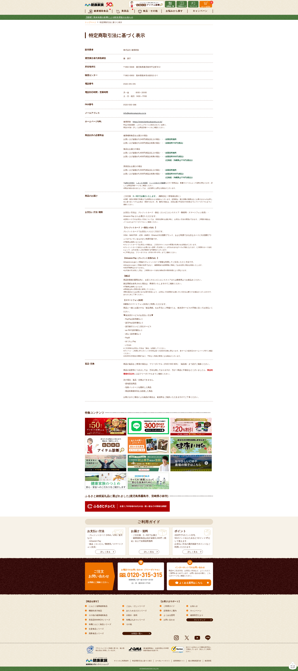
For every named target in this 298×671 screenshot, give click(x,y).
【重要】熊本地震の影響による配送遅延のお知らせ (109, 17)
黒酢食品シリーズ (96, 633)
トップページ (90, 22)
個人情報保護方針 (194, 661)
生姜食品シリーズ (96, 629)
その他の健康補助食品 (98, 615)
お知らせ (194, 606)
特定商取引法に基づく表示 (142, 661)
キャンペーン (195, 610)
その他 (129, 624)
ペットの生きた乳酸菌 (157, 183)
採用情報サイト (179, 661)
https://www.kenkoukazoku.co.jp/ (147, 122)
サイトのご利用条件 (121, 661)
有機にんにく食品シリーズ (100, 624)
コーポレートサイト (162, 661)
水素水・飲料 (131, 615)
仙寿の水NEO (129, 183)
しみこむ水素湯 (141, 183)
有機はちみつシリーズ (135, 620)
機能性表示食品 (95, 610)
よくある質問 (169, 615)
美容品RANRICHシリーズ (99, 620)
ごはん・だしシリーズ (135, 606)
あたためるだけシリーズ (136, 610)
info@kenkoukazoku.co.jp (134, 113)
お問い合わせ (169, 620)
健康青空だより (196, 615)
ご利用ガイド (169, 606)
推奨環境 (208, 661)
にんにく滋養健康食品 (98, 606)
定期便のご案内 (170, 610)
